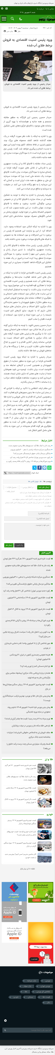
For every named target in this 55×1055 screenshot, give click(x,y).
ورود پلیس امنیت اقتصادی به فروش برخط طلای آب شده (27, 42)
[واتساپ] (49, 468)
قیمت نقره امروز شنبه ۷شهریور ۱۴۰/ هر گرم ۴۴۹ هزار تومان (26, 559)
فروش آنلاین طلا (33, 481)
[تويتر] (34, 468)
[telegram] (2, 8)
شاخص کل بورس (43, 991)
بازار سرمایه (31, 981)
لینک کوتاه (35, 473)
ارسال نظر (9, 545)
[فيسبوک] (39, 468)
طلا (41, 481)
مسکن (30, 997)
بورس (47, 981)
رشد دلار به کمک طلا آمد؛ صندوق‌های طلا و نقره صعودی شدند (29, 446)
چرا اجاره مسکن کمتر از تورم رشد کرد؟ (35, 666)
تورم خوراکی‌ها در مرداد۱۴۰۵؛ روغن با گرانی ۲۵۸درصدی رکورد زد (28, 461)
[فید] (6, 8)
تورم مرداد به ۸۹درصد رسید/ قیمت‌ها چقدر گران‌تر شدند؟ (27, 719)
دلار (48, 1002)
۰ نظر (20, 31)
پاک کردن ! (19, 545)
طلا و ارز (49, 759)
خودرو (50, 814)
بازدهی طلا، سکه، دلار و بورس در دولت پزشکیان (31, 726)
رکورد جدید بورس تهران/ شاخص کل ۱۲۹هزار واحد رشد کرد (30, 457)
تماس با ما (50, 9)
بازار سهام (27, 986)
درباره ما (40, 9)
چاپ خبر (10, 31)
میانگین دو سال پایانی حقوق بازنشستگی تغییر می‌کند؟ (32, 453)
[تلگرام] (44, 468)
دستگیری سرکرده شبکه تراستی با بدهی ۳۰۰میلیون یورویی (30, 449)
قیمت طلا (46, 997)
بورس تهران (45, 986)
